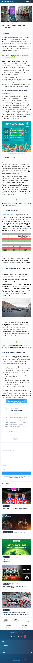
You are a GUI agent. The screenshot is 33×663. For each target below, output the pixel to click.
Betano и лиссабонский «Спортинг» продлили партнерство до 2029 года (15, 587)
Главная (3, 4)
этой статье (27, 347)
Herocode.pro (16, 660)
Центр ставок (6, 649)
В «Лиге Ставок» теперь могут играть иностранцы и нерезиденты (16, 560)
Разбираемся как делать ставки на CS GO (14, 535)
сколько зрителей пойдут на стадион (12, 65)
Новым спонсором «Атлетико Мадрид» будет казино (15, 509)
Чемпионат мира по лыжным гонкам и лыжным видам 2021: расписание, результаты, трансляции (16, 613)
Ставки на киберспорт (9, 532)
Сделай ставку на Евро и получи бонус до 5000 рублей (16, 402)
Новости (7, 505)
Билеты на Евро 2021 (8, 214)
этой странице (11, 205)
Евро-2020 (10, 4)
